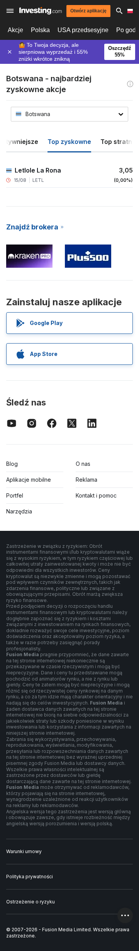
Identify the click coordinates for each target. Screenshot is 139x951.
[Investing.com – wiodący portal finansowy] (40, 10)
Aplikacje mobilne (28, 479)
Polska (40, 30)
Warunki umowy (24, 851)
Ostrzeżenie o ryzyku (30, 902)
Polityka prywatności (29, 876)
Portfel (14, 495)
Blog (12, 463)
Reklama (86, 479)
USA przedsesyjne (83, 30)
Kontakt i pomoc (96, 495)
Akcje (15, 30)
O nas (83, 463)
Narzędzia (19, 511)
